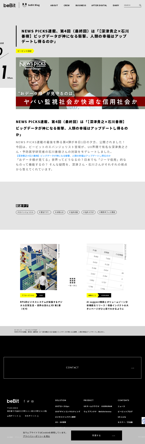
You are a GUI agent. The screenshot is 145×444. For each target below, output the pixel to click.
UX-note (122, 417)
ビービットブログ (125, 411)
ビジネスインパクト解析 (65, 417)
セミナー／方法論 (125, 422)
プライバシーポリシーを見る (36, 436)
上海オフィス (12, 416)
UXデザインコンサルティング (67, 411)
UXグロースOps (62, 406)
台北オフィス (30, 416)
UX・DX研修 (60, 422)
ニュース (121, 406)
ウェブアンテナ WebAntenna (97, 411)
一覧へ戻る (72, 285)
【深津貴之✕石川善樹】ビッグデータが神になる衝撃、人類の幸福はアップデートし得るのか (63, 155)
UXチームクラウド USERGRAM (98, 406)
